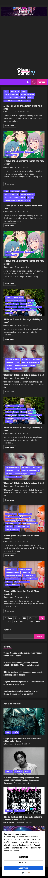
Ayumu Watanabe (27, 94)
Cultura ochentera (12, 517)
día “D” (30, 301)
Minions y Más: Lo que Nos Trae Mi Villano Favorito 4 (21, 537)
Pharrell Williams (12, 529)
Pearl (17, 362)
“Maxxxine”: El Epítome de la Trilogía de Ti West (23, 374)
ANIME (24, 91)
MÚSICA (9, 771)
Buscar (7, 629)
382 (31, 622)
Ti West (9, 369)
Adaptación (15, 91)
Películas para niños (22, 526)
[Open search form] (28, 82)
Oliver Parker (36, 307)
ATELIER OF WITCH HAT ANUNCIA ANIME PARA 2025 (22, 107)
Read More (10, 125)
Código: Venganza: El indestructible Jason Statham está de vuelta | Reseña (22, 739)
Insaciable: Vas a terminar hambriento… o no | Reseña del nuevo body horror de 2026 (21, 692)
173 (9, 622)
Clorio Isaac (9, 112)
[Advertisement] (24, 41)
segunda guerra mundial (25, 310)
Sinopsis (9, 313)
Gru (18, 523)
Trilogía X (17, 369)
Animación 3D (11, 514)
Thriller (32, 365)
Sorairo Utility (11, 155)
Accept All (23, 868)
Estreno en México (12, 359)
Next (38, 622)
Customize (23, 857)
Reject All (23, 862)
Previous (8, 618)
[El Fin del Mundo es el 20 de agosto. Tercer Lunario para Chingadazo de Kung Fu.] (24, 800)
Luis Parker (9, 744)
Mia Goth (9, 362)
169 (24, 618)
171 (36, 618)
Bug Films (8, 98)
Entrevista (18, 771)
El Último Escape (12, 304)
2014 (8, 298)
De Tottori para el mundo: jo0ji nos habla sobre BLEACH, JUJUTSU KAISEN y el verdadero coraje (21, 664)
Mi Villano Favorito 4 (30, 523)
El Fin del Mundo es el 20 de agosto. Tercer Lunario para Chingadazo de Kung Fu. (23, 673)
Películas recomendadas (30, 362)
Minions (9, 526)
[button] (3, 82)
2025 (6, 91)
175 (21, 622)
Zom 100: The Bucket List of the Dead (17, 101)
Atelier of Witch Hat (11, 94)
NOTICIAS (29, 152)
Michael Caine (24, 307)
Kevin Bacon (26, 359)
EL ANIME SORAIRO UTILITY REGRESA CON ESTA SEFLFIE (24, 144)
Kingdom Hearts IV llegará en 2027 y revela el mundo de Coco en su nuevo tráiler (23, 683)
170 (30, 618)
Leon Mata (8, 783)
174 (15, 622)
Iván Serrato (9, 822)
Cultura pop (26, 517)
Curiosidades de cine (13, 520)
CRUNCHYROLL (19, 98)
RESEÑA (15, 732)
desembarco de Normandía (15, 301)
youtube (41, 82)
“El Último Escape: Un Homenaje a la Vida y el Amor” (22, 321)
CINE (8, 732)
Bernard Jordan (18, 298)
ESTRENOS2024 (29, 520)
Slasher (9, 365)
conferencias (19, 811)
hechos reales (11, 307)
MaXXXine (36, 359)
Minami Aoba (18, 152)
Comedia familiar (25, 514)
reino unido (10, 310)
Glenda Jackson (26, 304)
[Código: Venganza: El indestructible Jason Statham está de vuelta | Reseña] (24, 721)
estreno (30, 98)
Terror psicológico (20, 365)
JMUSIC (27, 771)
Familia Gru (10, 523)
